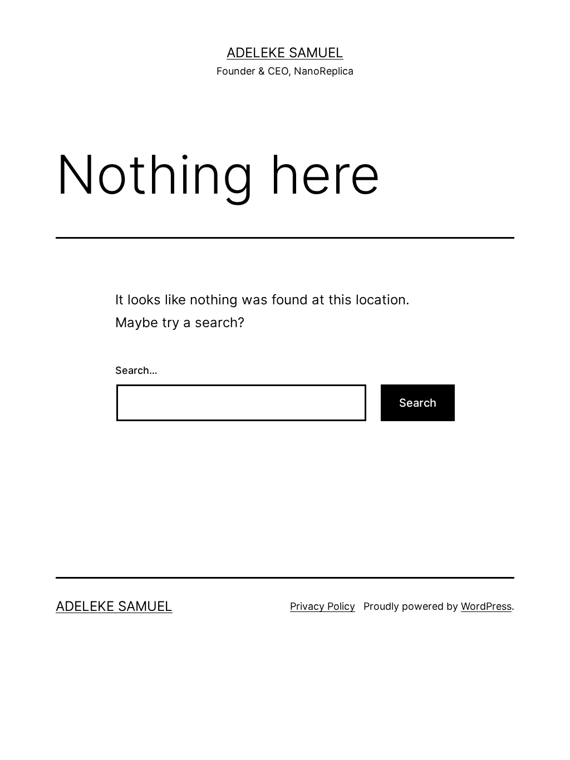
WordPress (486, 606)
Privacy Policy (322, 606)
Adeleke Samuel (285, 53)
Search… (136, 370)
